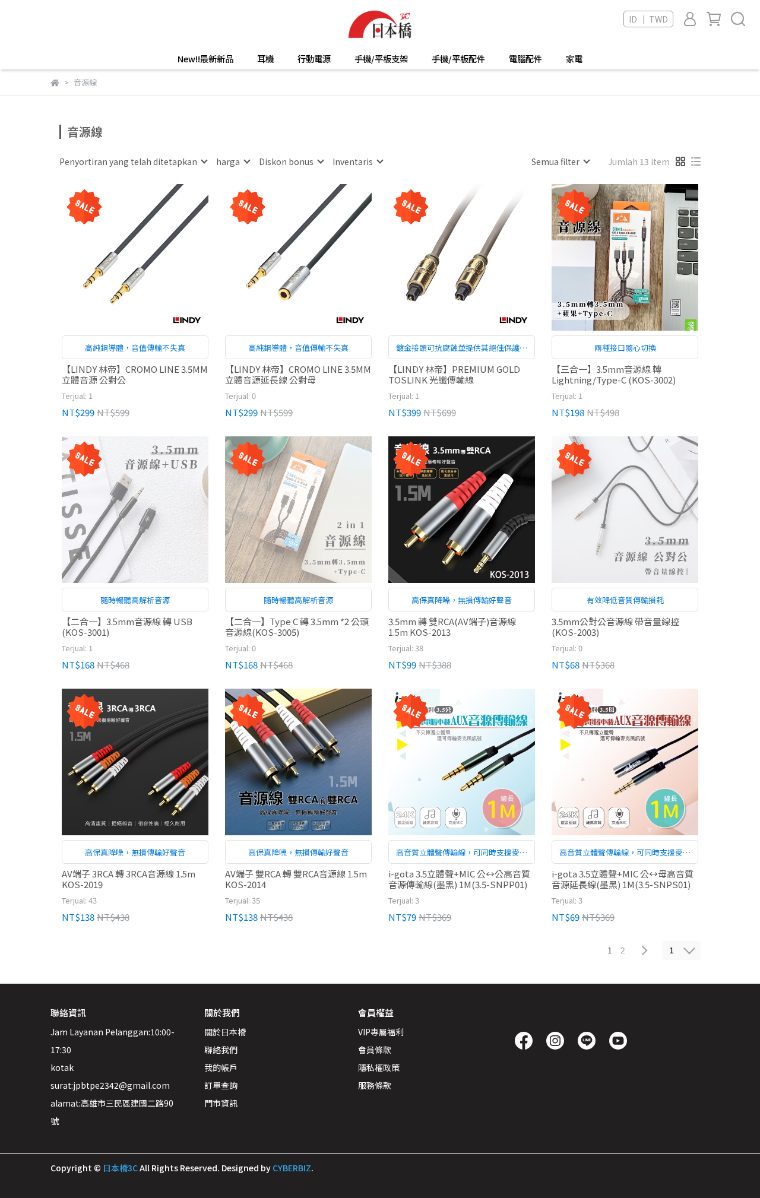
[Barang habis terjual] (152, 509)
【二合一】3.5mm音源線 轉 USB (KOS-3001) (127, 627)
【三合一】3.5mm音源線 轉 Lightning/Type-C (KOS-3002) (614, 374)
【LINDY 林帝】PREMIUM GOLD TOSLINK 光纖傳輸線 (454, 374)
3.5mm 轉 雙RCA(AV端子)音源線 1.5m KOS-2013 (452, 627)
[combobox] (133, 161)
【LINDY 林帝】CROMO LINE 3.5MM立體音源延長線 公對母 (298, 374)
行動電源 (314, 59)
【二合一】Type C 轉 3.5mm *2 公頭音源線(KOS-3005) (297, 627)
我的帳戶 (221, 1067)
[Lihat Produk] (118, 257)
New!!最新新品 (205, 59)
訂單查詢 (221, 1085)
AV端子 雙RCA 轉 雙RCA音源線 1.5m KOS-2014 (296, 879)
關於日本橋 (225, 1032)
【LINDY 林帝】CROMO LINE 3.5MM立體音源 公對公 (135, 374)
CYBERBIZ (292, 1168)
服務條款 (374, 1085)
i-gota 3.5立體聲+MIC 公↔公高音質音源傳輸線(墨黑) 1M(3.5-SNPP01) (459, 879)
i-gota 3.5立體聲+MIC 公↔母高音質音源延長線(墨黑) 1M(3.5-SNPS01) (623, 879)
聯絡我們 (221, 1050)
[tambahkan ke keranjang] (152, 257)
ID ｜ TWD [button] (648, 19)
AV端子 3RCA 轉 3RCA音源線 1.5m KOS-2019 (128, 879)
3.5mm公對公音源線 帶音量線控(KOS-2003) (615, 627)
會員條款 (374, 1050)
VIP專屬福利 (381, 1032)
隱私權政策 (379, 1067)
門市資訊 (221, 1103)
